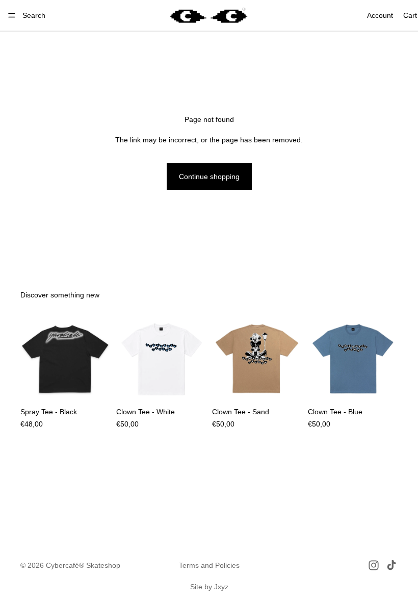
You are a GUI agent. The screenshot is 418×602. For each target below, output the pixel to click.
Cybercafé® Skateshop (83, 565)
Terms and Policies (209, 565)
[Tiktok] (391, 565)
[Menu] (11, 15)
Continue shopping (209, 176)
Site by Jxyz (209, 587)
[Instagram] (374, 565)
